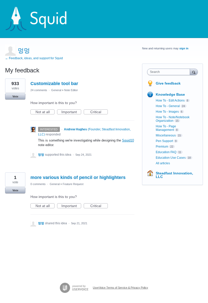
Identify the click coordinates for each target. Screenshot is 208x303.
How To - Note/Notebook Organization (172, 119)
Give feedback (168, 83)
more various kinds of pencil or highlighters (78, 177)
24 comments (38, 90)
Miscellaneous (166, 135)
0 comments (38, 184)
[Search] (194, 72)
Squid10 (128, 140)
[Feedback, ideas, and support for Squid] (41, 19)
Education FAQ (166, 152)
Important (71, 112)
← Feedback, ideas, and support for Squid (34, 58)
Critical (99, 112)
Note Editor (71, 90)
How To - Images (167, 111)
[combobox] (170, 72)
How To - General (168, 106)
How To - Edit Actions (170, 100)
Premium (162, 146)
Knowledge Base (170, 94)
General (56, 90)
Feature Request (73, 184)
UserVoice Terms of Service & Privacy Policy (120, 287)
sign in (183, 48)
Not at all (45, 112)
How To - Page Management (166, 128)
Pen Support (164, 141)
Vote (15, 96)
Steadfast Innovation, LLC (174, 175)
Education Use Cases (171, 157)
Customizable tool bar (54, 83)
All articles (163, 163)
